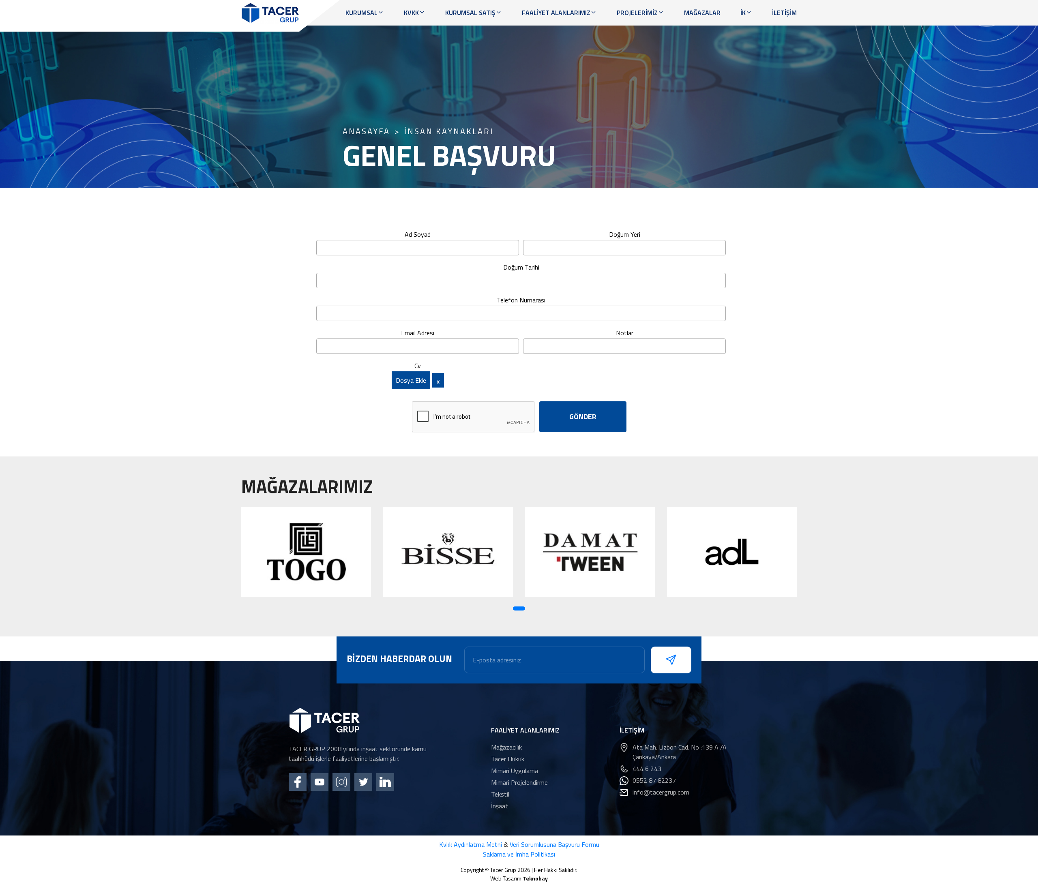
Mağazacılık (506, 747)
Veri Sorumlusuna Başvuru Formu (554, 844)
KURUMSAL (361, 12)
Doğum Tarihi (521, 267)
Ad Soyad (418, 234)
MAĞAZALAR (702, 12)
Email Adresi (417, 332)
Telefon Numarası (521, 300)
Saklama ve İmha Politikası (519, 854)
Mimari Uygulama (514, 770)
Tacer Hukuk (507, 759)
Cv (417, 365)
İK (743, 12)
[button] (519, 608)
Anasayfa (366, 131)
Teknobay (535, 878)
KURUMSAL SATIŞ (470, 12)
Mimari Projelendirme (519, 782)
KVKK (411, 12)
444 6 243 (647, 768)
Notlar (624, 332)
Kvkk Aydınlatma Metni (470, 844)
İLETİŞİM (784, 12)
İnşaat (499, 806)
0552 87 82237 (654, 780)
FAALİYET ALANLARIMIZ (556, 12)
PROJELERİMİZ (637, 12)
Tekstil (500, 794)
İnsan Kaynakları (448, 131)
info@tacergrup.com (661, 792)
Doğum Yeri (624, 234)
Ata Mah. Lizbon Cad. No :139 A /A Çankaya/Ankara (680, 752)
